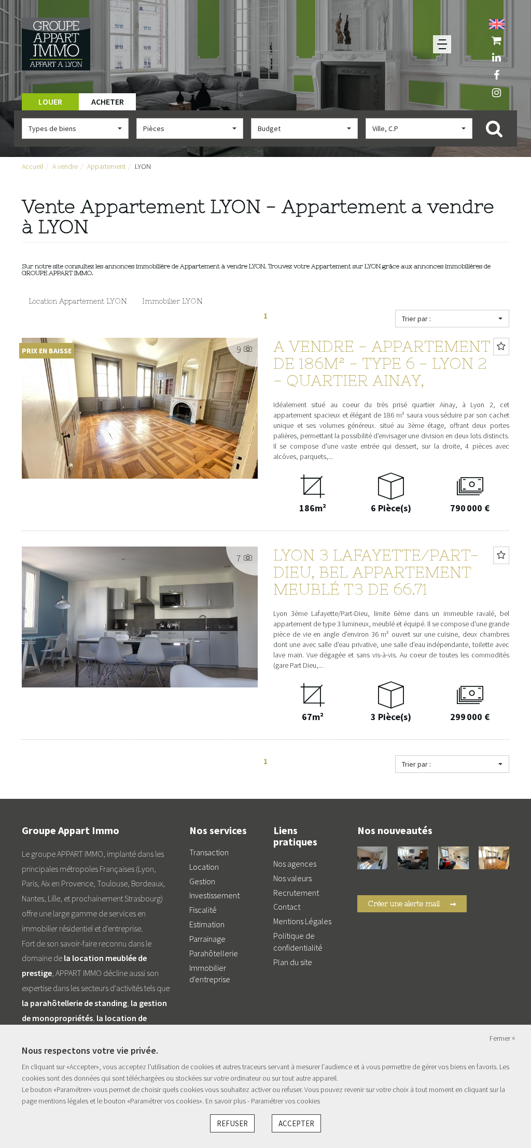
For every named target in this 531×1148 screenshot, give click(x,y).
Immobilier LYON (172, 301)
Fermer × (502, 1038)
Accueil (32, 166)
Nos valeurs (292, 878)
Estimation (207, 924)
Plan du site (292, 962)
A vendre (65, 166)
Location (204, 867)
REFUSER (232, 1123)
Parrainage (207, 939)
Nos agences (294, 863)
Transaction (209, 852)
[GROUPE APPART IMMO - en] (497, 22)
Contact (286, 906)
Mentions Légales (302, 921)
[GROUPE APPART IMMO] (56, 43)
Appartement (106, 166)
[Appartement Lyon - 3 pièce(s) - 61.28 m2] (372, 857)
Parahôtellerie (213, 953)
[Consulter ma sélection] (496, 40)
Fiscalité (203, 910)
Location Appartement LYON (78, 301)
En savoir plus (226, 1101)
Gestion (202, 881)
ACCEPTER (296, 1123)
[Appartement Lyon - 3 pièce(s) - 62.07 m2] (413, 857)
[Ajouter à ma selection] (501, 346)
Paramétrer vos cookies (285, 1101)
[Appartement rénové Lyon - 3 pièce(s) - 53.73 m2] (453, 857)
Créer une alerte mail (412, 904)
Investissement (214, 895)
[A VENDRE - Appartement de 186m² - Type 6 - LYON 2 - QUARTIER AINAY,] (494, 857)
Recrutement (296, 892)
